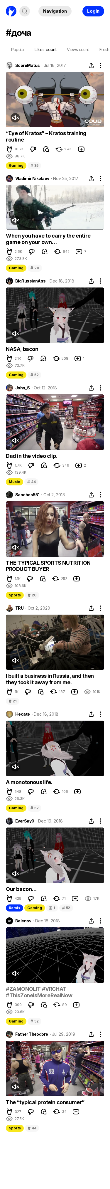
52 (34, 374)
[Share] (91, 65)
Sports (15, 595)
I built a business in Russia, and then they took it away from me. (50, 679)
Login (93, 11)
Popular (18, 49)
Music (14, 482)
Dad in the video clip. (31, 456)
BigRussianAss (30, 281)
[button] (9, 149)
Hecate (22, 714)
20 (35, 267)
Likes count (46, 49)
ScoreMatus (27, 65)
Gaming (16, 165)
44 (31, 481)
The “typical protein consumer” (45, 1102)
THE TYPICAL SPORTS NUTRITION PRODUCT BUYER (48, 566)
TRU (19, 608)
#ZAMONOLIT (23, 989)
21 (12, 701)
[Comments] (46, 149)
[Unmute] (15, 117)
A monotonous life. (29, 782)
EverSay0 (24, 821)
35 (34, 165)
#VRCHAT (54, 989)
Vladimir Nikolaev (32, 178)
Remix (14, 908)
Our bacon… (21, 889)
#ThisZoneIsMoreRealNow (39, 995)
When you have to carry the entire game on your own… (48, 239)
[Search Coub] (24, 11)
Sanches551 (27, 495)
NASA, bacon (22, 349)
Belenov (23, 921)
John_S (22, 388)
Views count (78, 49)
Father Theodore (31, 1034)
